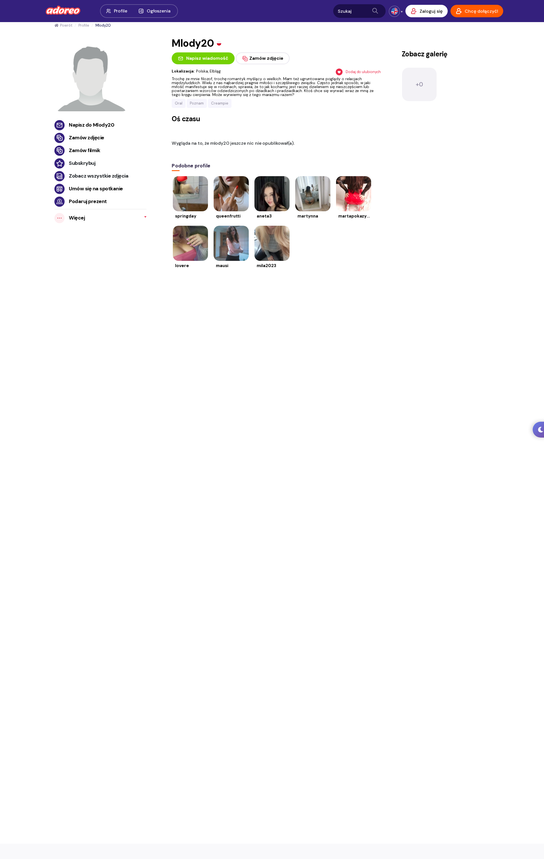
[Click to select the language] (394, 11)
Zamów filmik (84, 150)
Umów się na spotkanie (96, 188)
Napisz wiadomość (207, 58)
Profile (120, 11)
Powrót (66, 25)
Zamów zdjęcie (86, 137)
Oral (178, 103)
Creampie (219, 103)
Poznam (197, 103)
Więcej (77, 217)
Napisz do (91, 125)
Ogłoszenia (159, 11)
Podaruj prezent (88, 201)
